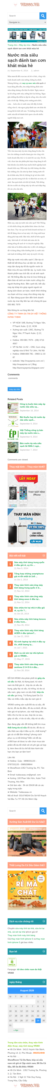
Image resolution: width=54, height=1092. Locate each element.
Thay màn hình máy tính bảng (21, 935)
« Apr (16, 1030)
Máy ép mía (24, 45)
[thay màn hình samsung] (27, 546)
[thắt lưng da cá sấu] (27, 909)
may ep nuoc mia (29, 83)
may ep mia (14, 389)
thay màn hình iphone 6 (22, 939)
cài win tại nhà (18, 932)
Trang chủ (12, 45)
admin (36, 70)
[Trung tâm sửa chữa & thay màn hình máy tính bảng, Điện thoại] (27, 4)
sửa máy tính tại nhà (24, 928)
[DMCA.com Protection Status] (12, 966)
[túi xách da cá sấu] (27, 856)
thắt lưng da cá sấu (17, 727)
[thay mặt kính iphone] (27, 506)
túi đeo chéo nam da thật (29, 969)
